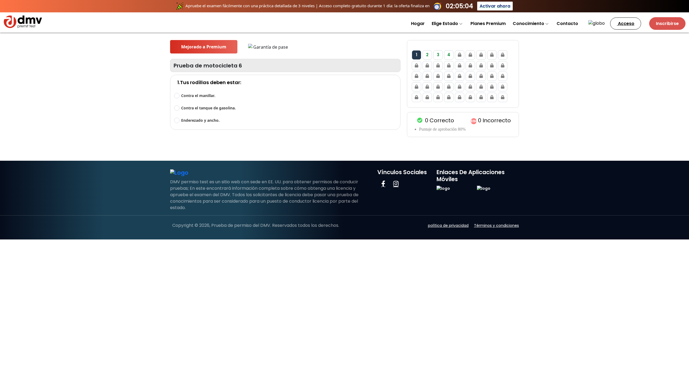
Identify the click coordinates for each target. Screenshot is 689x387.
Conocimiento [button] (529, 23)
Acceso (625, 23)
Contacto (567, 23)
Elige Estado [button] (445, 23)
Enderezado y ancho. (200, 120)
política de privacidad (448, 225)
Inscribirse (667, 23)
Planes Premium (488, 23)
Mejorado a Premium (203, 47)
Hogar (418, 23)
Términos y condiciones (496, 225)
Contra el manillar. (198, 95)
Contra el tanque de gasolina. (208, 107)
